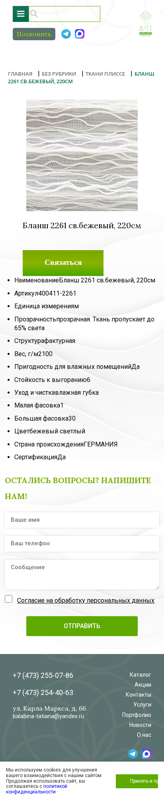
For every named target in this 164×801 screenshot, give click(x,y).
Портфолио (136, 715)
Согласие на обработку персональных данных (85, 600)
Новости (140, 725)
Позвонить (34, 34)
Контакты (138, 694)
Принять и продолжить (144, 781)
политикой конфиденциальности (36, 789)
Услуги (142, 704)
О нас (144, 735)
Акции (143, 685)
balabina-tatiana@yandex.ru (48, 716)
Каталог (140, 675)
